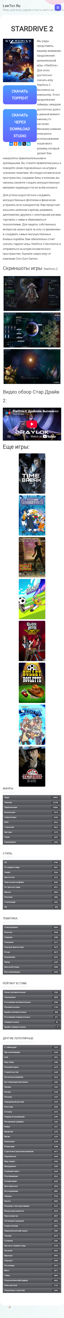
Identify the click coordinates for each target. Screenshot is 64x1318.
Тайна (31, 1275)
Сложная (31, 1241)
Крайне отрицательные (31, 1027)
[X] (24, 144)
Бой (31, 1057)
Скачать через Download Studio (20, 125)
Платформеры (31, 1176)
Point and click (31, 1285)
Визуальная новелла (31, 1211)
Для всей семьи (31, 967)
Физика (31, 1087)
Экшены (31, 802)
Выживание (31, 957)
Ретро (31, 952)
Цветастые (31, 877)
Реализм (31, 897)
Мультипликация (31, 1052)
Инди (31, 797)
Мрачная (31, 1256)
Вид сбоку (31, 1062)
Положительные (31, 1007)
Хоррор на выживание (31, 1117)
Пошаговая (31, 1142)
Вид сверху (31, 1161)
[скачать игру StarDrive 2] (32, 366)
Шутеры (31, 832)
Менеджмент (31, 1166)
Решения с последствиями (31, 1206)
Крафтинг (31, 1132)
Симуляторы (31, 817)
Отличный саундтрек (31, 1221)
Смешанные (31, 997)
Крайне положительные (31, 1012)
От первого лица (31, 867)
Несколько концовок (31, 1077)
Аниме (31, 872)
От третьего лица (31, 887)
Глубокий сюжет (31, 1171)
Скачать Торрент (20, 94)
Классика (31, 1107)
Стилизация (31, 902)
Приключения (31, 807)
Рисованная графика (31, 1122)
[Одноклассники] (15, 144)
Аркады (31, 1196)
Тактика (31, 1236)
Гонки (31, 837)
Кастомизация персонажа (31, 1082)
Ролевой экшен (31, 1067)
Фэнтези (31, 932)
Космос (31, 1092)
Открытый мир (31, 1226)
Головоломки (31, 1181)
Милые (31, 892)
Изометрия (31, 1146)
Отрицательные (31, 1022)
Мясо (31, 1270)
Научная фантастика (31, 947)
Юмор (31, 962)
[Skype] (28, 144)
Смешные (31, 942)
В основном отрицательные (31, 1017)
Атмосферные (31, 927)
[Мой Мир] (20, 144)
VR (31, 907)
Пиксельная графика (31, 882)
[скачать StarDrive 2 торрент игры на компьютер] (32, 293)
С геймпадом (31, 1047)
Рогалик (31, 1097)
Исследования (31, 1191)
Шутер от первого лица (31, 1246)
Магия (31, 1137)
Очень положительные (31, 992)
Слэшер (31, 1112)
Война (31, 1127)
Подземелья (31, 1156)
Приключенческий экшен (31, 1231)
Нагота (31, 1201)
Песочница (31, 1266)
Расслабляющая (31, 972)
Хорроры (31, 937)
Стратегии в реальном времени (31, 1151)
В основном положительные (31, 1002)
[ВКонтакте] (11, 144)
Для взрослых (31, 1186)
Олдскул (31, 1261)
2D (31, 862)
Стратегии (31, 827)
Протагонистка (31, 1216)
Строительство (31, 1072)
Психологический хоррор (31, 1280)
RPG (31, 822)
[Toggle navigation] (58, 7)
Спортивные (31, 842)
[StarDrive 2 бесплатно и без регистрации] (32, 330)
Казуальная (31, 812)
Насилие (31, 1251)
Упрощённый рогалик (31, 1102)
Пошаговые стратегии (31, 1290)
